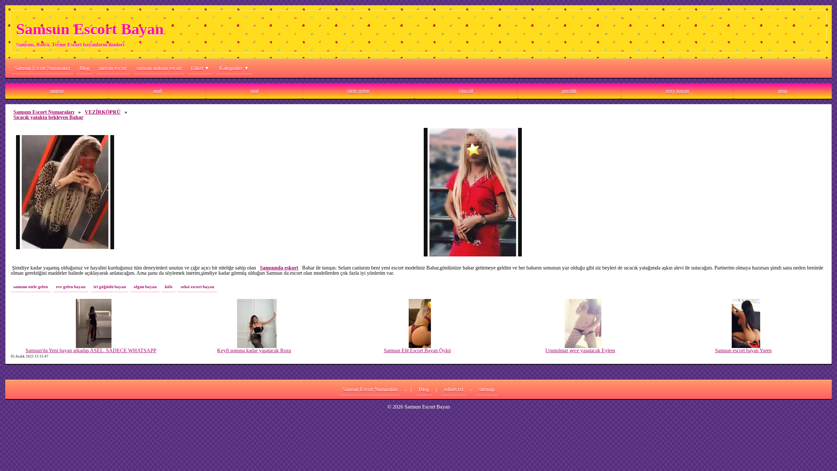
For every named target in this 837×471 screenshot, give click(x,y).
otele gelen (358, 91)
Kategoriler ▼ (234, 68)
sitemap (487, 389)
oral (254, 91)
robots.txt (453, 389)
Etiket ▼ (200, 68)
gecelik (569, 91)
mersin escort (113, 68)
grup (782, 91)
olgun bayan (145, 287)
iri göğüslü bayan (110, 287)
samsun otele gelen (30, 287)
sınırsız (57, 91)
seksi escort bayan (197, 287)
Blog (84, 68)
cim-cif (466, 91)
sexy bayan (677, 91)
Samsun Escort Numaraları (42, 68)
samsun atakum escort (158, 68)
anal (157, 91)
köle (169, 287)
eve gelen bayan (70, 287)
